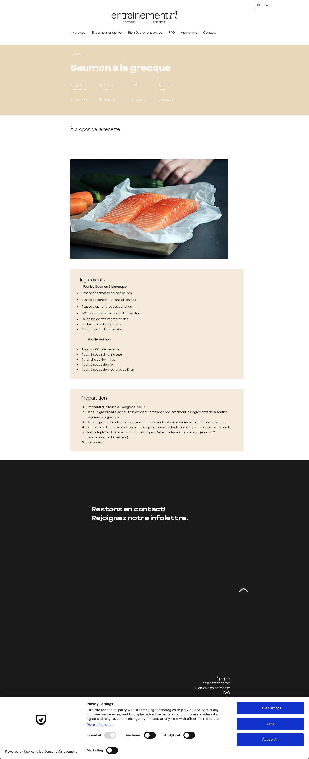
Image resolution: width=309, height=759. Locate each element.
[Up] (243, 590)
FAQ (226, 693)
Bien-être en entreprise (212, 688)
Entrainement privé (215, 683)
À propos (223, 678)
